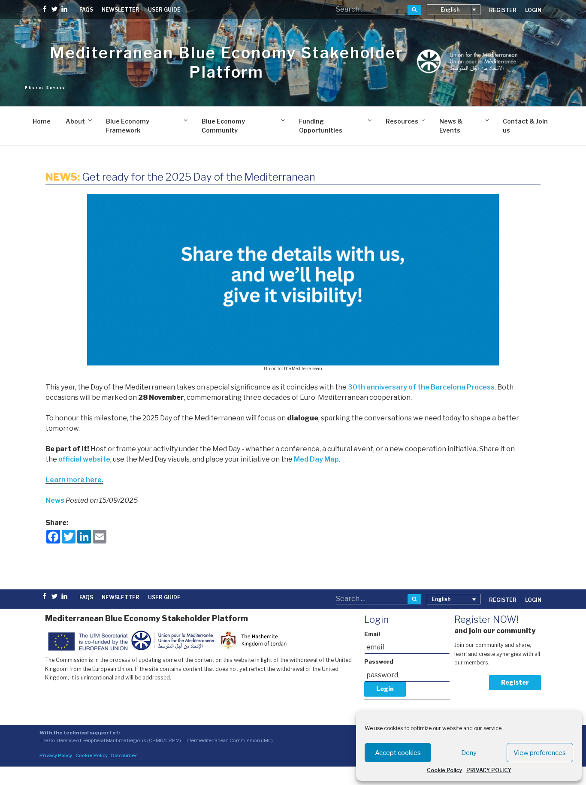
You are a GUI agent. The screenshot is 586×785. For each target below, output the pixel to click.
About (75, 121)
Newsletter (120, 9)
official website (84, 459)
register (503, 10)
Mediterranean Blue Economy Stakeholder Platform (226, 62)
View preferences (540, 753)
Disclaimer (124, 755)
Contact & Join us (525, 126)
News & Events (450, 126)
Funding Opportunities (320, 126)
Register (515, 682)
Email (372, 634)
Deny (469, 753)
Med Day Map (316, 459)
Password (378, 661)
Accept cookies (398, 753)
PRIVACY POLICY (488, 770)
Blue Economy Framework (127, 126)
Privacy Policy (55, 755)
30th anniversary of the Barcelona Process (421, 387)
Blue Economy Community (223, 126)
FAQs (86, 9)
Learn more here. (74, 480)
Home (42, 121)
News (55, 500)
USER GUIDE (164, 9)
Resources (402, 121)
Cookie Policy (444, 770)
